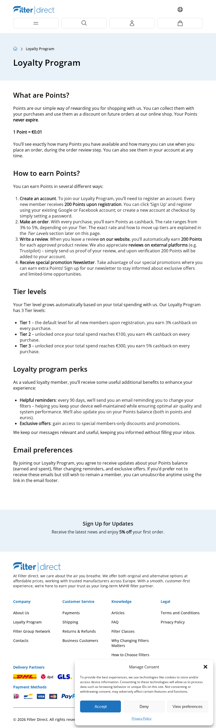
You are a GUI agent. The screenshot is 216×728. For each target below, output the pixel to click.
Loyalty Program (27, 622)
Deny (144, 706)
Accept (101, 706)
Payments (71, 612)
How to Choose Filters (130, 654)
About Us (21, 612)
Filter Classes (123, 631)
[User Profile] (132, 23)
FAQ (115, 622)
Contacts (20, 640)
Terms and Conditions (180, 612)
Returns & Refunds (79, 631)
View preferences (188, 706)
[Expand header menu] (36, 23)
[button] (205, 666)
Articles (118, 612)
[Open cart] (180, 23)
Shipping (70, 622)
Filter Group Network (31, 631)
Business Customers (80, 640)
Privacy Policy (141, 718)
